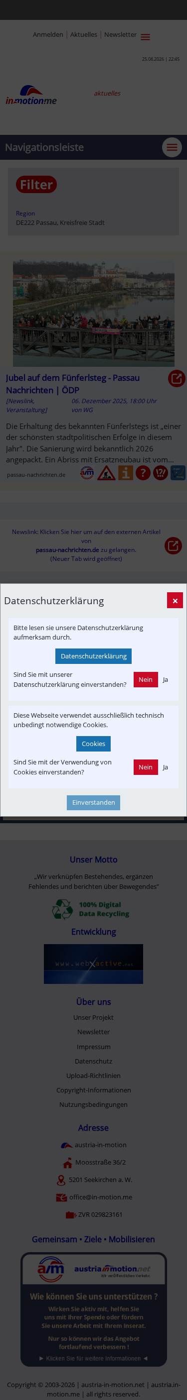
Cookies (93, 743)
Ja (165, 679)
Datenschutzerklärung (94, 655)
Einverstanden (93, 802)
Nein (146, 679)
